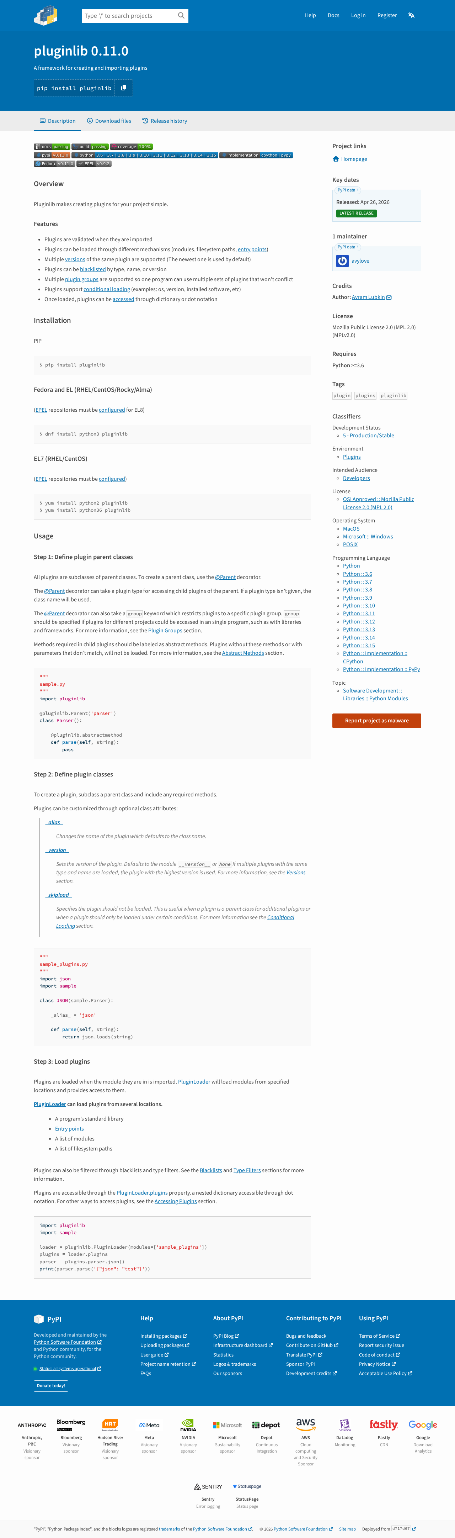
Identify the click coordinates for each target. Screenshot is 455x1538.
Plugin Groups (165, 630)
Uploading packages (162, 1345)
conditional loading (107, 289)
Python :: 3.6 (357, 574)
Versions (296, 872)
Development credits (308, 1373)
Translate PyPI (301, 1355)
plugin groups (81, 279)
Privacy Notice (374, 1364)
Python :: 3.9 (357, 598)
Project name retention (165, 1364)
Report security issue (381, 1345)
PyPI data (346, 190)
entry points (252, 249)
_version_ (57, 850)
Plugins (352, 457)
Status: (67, 1369)
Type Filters (247, 1170)
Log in (358, 15)
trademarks (169, 1529)
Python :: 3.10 (359, 606)
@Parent (225, 577)
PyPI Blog (223, 1336)
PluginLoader (194, 1082)
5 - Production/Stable (368, 435)
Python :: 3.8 (357, 590)
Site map (347, 1529)
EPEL (41, 410)
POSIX (350, 544)
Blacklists (211, 1170)
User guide (151, 1355)
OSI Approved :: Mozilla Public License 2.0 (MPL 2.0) (378, 503)
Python (351, 566)
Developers (356, 478)
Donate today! (51, 1385)
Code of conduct (377, 1355)
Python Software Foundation (65, 1342)
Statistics (223, 1355)
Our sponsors (227, 1373)
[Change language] (411, 15)
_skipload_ (59, 895)
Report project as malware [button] (377, 721)
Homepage (354, 159)
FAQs (145, 1373)
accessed (123, 299)
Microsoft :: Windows (368, 537)
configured (112, 410)
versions (75, 259)
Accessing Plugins (176, 1201)
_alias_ (54, 822)
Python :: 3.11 (359, 613)
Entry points (69, 1129)
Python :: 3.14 (359, 638)
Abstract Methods (243, 653)
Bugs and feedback (306, 1336)
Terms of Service (377, 1336)
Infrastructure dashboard (240, 1345)
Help (310, 15)
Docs (333, 15)
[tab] (57, 121)
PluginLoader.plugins (142, 1193)
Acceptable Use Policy (383, 1373)
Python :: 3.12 (359, 622)
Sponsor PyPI (300, 1364)
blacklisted (93, 269)
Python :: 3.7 (357, 582)
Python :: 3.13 (359, 629)
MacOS (351, 529)
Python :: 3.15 (359, 645)
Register (387, 15)
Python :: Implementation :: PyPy (381, 669)
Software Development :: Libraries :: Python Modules (375, 694)
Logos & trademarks (234, 1364)
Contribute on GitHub (309, 1345)
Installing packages (161, 1336)
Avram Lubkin (368, 297)
